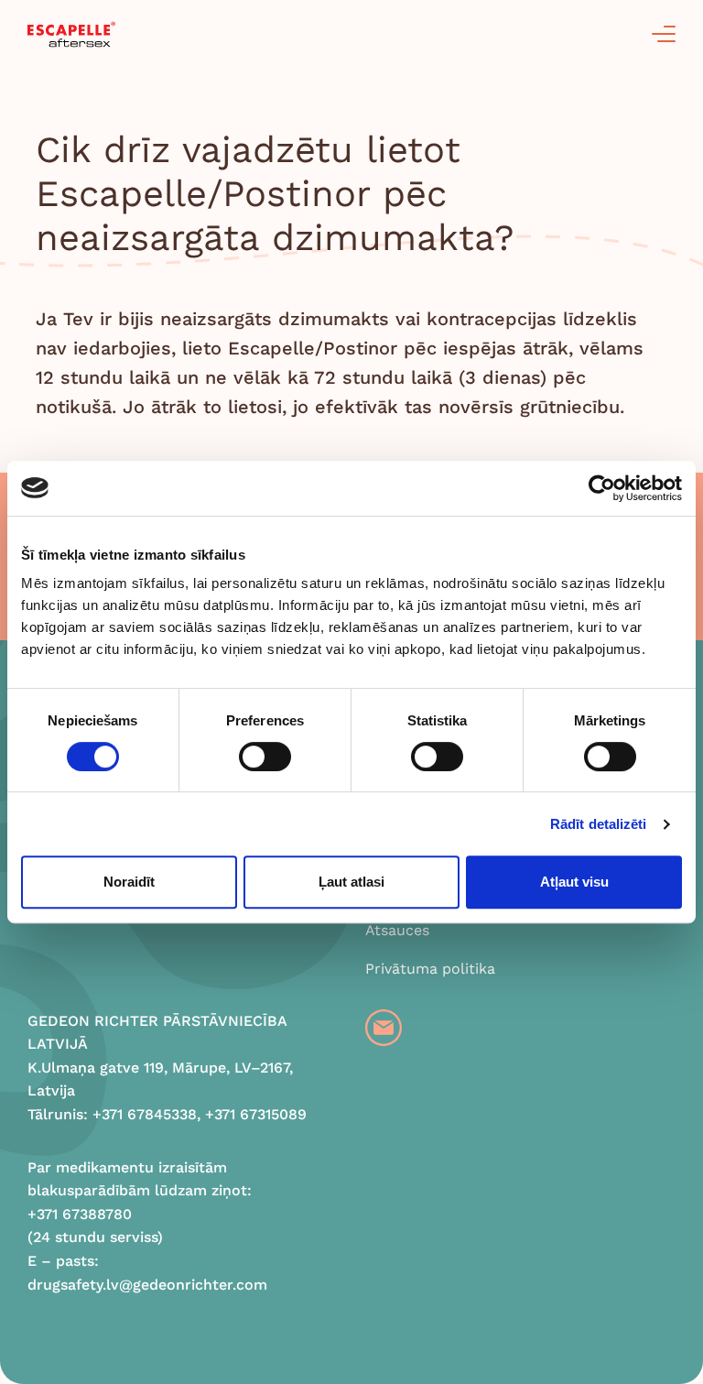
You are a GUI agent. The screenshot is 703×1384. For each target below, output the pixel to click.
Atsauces (397, 930)
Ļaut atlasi (351, 881)
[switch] (265, 756)
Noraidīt (129, 881)
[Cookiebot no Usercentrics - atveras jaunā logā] (602, 488)
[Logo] (71, 34)
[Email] (383, 1027)
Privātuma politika (430, 968)
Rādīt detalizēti (598, 824)
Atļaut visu (574, 881)
